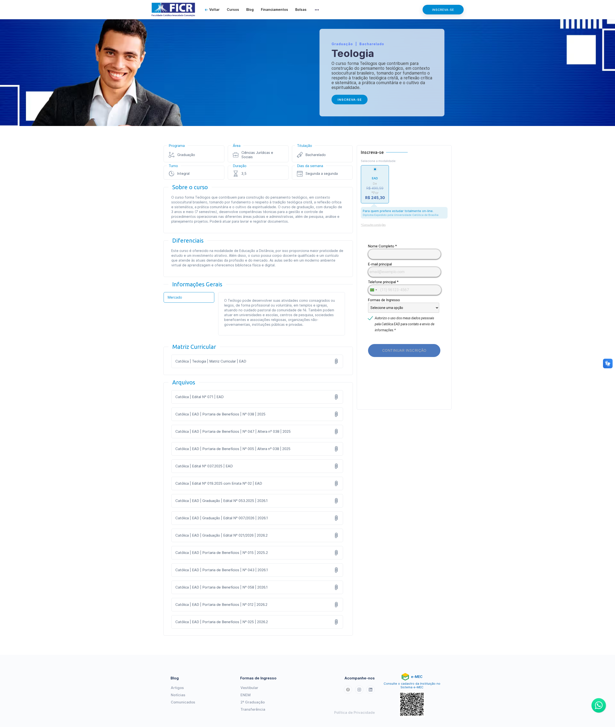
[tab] (189, 297)
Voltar (214, 9)
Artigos (177, 687)
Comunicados (183, 702)
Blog (250, 9)
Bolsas (301, 9)
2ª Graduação (252, 702)
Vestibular (249, 687)
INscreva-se (350, 99)
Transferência (252, 709)
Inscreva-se (443, 10)
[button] (317, 9)
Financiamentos (274, 9)
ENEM (245, 695)
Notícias (178, 695)
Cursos (233, 9)
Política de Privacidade (354, 712)
